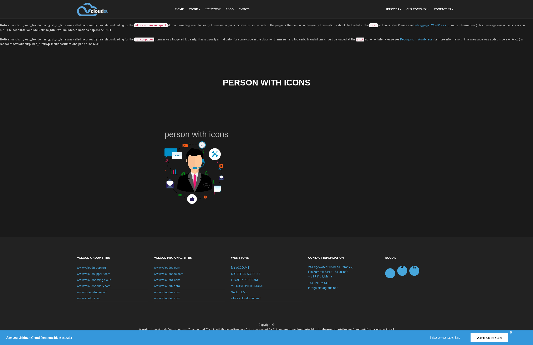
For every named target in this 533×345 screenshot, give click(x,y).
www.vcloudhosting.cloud (94, 280)
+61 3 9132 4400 (319, 283)
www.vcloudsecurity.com (94, 286)
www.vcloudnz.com (167, 280)
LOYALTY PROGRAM (244, 280)
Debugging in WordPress (429, 25)
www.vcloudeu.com (167, 267)
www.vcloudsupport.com (93, 274)
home (179, 9)
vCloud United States (489, 337)
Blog (230, 9)
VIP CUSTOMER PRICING (247, 286)
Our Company (416, 9)
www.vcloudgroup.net (91, 267)
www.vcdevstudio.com (92, 292)
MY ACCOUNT (240, 267)
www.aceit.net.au (88, 298)
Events (244, 9)
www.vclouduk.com (167, 286)
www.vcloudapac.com (168, 274)
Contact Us (443, 9)
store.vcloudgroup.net (246, 298)
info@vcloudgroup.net (323, 288)
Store (194, 9)
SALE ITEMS (239, 292)
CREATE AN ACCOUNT (245, 274)
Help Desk (213, 9)
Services (393, 9)
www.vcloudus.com (167, 292)
